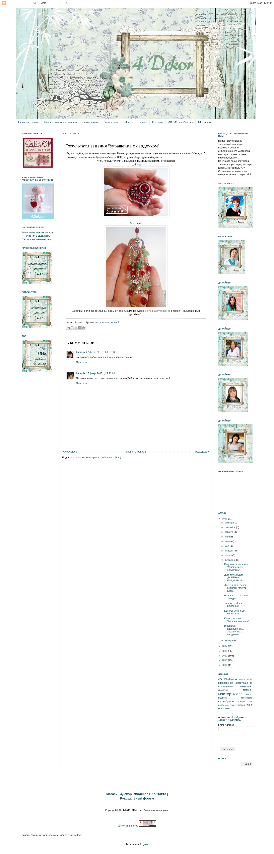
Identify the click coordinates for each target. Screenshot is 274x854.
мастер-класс (230, 694)
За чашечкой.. (112, 122)
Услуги (143, 122)
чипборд (240, 705)
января (229, 640)
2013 (225, 651)
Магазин (129, 122)
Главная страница (28, 122)
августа (229, 532)
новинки (222, 697)
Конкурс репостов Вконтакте (234, 612)
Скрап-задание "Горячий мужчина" (236, 619)
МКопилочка (205, 122)
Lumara (80, 352)
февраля (230, 560)
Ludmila (136, 164)
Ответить (81, 362)
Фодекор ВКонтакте (150, 794)
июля (228, 536)
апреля (229, 550)
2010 (225, 665)
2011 (225, 660)
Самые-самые (90, 122)
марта (228, 555)
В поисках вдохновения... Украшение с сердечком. (234, 630)
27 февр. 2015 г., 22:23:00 (100, 373)
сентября (230, 527)
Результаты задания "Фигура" (236, 597)
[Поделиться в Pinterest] (83, 328)
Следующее (70, 451)
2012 (225, 655)
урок (227, 705)
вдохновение (225, 683)
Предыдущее (201, 451)
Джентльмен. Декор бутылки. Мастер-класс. (235, 588)
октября (229, 522)
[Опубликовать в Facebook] (80, 328)
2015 (225, 518)
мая (227, 546)
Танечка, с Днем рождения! (233, 604)
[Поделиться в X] (76, 328)
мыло (249, 694)
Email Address (226, 725)
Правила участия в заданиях (60, 122)
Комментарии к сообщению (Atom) (101, 457)
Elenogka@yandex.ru (157, 310)
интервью (246, 686)
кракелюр (223, 690)
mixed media (245, 680)
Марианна (136, 223)
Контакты (157, 122)
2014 (225, 646)
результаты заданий (107, 322)
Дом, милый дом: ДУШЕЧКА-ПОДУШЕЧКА (233, 577)
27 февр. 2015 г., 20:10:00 (100, 352)
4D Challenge (227, 679)
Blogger (143, 844)
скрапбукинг (226, 701)
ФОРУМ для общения (180, 122)
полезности (246, 698)
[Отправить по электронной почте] (68, 328)
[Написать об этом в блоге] (72, 328)
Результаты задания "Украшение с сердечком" (236, 567)
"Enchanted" (74, 835)
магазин (247, 690)
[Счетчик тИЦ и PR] (147, 825)
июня (228, 541)
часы (232, 705)
